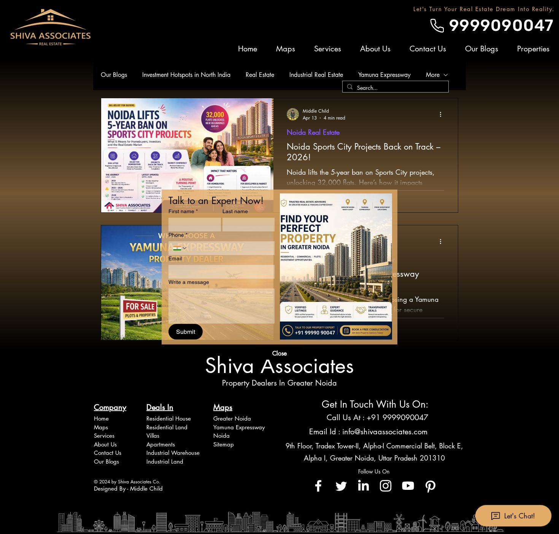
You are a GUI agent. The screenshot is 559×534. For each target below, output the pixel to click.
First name (183, 211)
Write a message (188, 282)
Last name (235, 211)
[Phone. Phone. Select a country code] (180, 248)
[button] (279, 353)
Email (175, 258)
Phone (177, 235)
